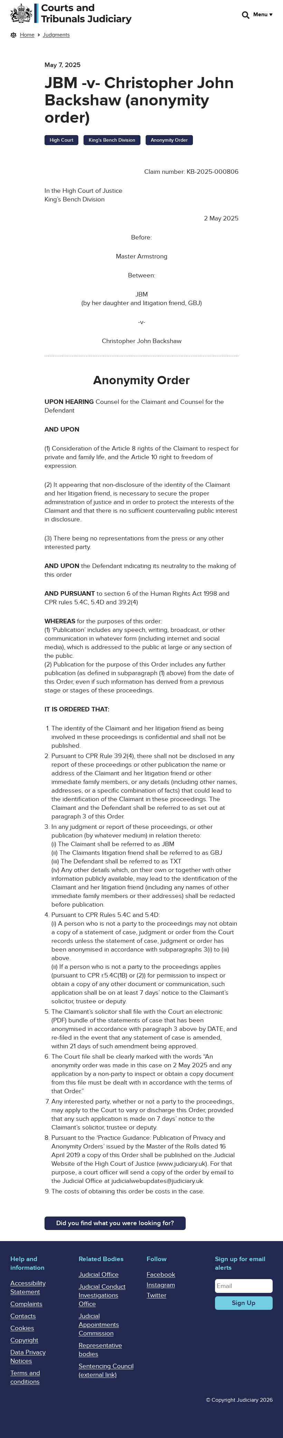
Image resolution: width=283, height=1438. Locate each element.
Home (27, 34)
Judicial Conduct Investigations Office (102, 1295)
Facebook (161, 1275)
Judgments (56, 34)
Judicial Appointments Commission (99, 1324)
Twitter (156, 1295)
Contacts (23, 1316)
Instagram (161, 1285)
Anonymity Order (169, 140)
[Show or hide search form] (246, 15)
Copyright (24, 1340)
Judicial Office (99, 1275)
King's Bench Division (112, 140)
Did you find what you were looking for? (115, 1223)
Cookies (22, 1328)
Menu (260, 14)
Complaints (26, 1304)
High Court (61, 140)
